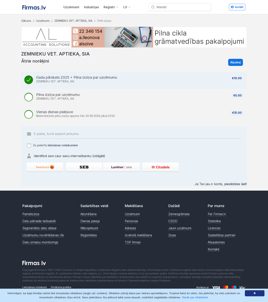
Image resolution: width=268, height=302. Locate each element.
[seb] (84, 167)
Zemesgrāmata (179, 214)
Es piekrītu (55, 145)
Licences (214, 228)
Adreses (130, 228)
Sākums (26, 20)
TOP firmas (133, 242)
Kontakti (213, 249)
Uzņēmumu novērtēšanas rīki (43, 235)
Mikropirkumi (89, 228)
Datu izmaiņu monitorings (40, 242)
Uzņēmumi (71, 7)
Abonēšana (88, 214)
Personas (131, 221)
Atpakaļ (235, 62)
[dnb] (121, 167)
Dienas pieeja (90, 221)
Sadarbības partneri (221, 235)
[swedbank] (45, 167)
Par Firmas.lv (217, 214)
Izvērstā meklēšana (138, 235)
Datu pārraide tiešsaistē (39, 221)
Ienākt (239, 7)
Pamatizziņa (30, 214)
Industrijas (91, 7)
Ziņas (172, 235)
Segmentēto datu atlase (39, 228)
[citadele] (160, 167)
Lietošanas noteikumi (34, 287)
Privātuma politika (61, 287)
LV (125, 7)
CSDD (172, 221)
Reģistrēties (88, 235)
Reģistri (109, 7)
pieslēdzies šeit (235, 184)
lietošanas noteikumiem (63, 145)
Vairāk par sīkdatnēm (195, 297)
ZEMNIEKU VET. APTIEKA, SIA (73, 20)
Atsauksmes (216, 242)
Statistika (214, 221)
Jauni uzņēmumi (179, 228)
